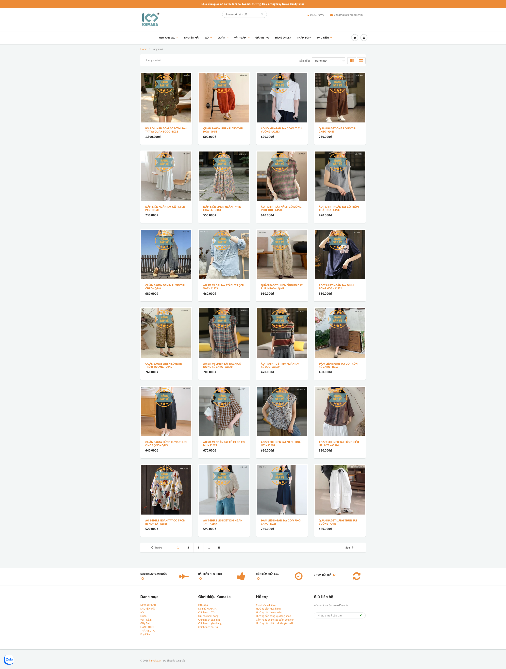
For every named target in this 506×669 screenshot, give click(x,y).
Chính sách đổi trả (208, 627)
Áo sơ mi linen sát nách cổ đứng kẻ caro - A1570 (222, 365)
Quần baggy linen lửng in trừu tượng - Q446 (163, 365)
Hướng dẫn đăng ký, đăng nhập (273, 615)
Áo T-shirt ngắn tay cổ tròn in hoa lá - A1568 (165, 522)
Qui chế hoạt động (208, 615)
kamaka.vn (155, 660)
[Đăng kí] (360, 615)
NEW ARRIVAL (167, 37)
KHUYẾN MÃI (191, 37)
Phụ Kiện (323, 37)
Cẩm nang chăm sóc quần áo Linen (275, 619)
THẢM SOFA (304, 37)
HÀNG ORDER (283, 37)
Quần (221, 37)
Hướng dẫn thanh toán (268, 612)
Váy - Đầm (240, 37)
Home (143, 49)
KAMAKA (203, 605)
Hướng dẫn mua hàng (268, 608)
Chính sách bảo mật (209, 619)
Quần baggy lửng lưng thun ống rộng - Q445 (166, 443)
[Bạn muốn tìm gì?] (262, 14)
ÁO (207, 37)
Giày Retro (262, 37)
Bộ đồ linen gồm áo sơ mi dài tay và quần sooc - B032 (166, 130)
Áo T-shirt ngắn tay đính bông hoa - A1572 (336, 287)
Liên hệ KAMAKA (207, 608)
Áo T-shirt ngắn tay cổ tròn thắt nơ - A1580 (339, 208)
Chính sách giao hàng (210, 623)
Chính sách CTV (206, 612)
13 (219, 547)
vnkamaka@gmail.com (348, 14)
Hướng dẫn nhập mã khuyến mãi (274, 623)
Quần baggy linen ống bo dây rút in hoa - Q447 (282, 287)
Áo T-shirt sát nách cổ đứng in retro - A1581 (281, 208)
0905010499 (317, 14)
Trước (158, 547)
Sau (348, 547)
